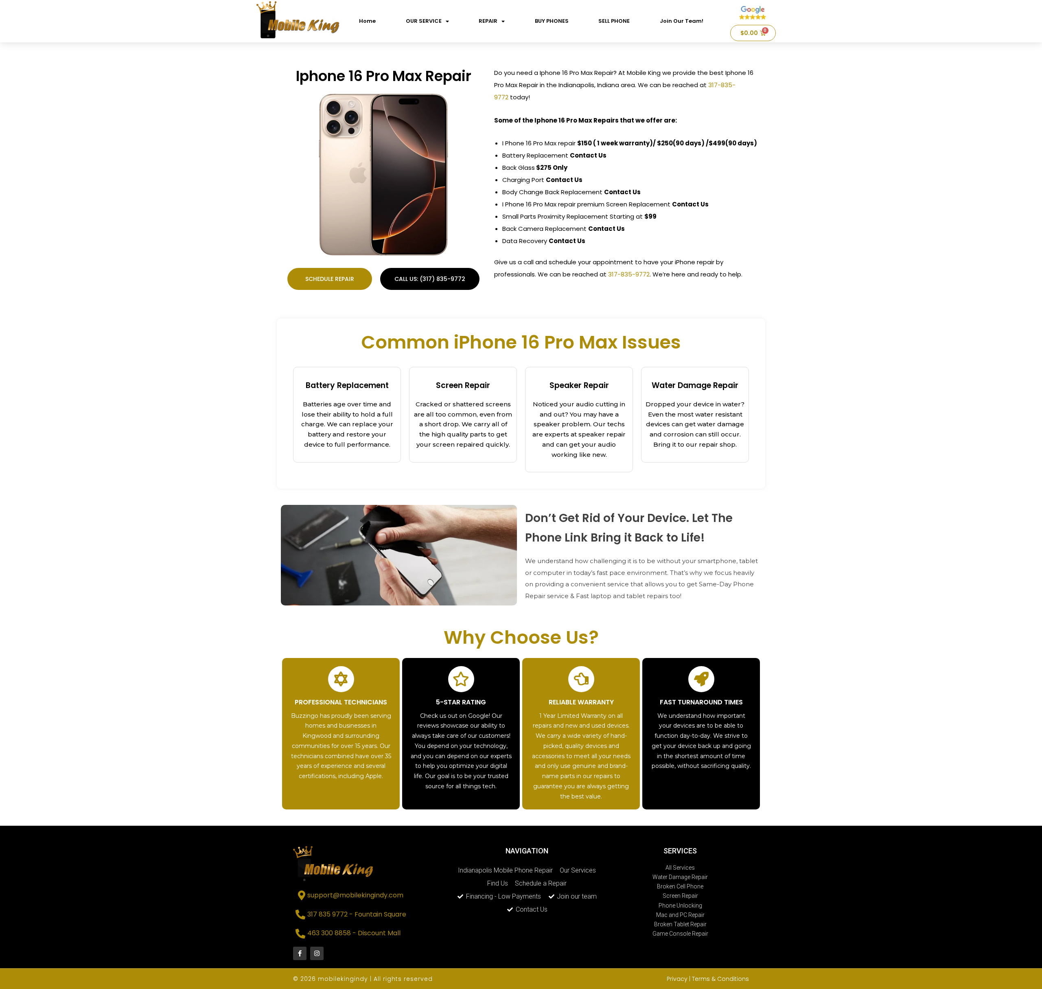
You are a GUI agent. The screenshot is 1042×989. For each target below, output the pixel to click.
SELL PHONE (614, 21)
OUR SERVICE (424, 21)
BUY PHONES (552, 21)
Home (367, 21)
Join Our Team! (681, 21)
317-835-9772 (629, 274)
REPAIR (488, 21)
